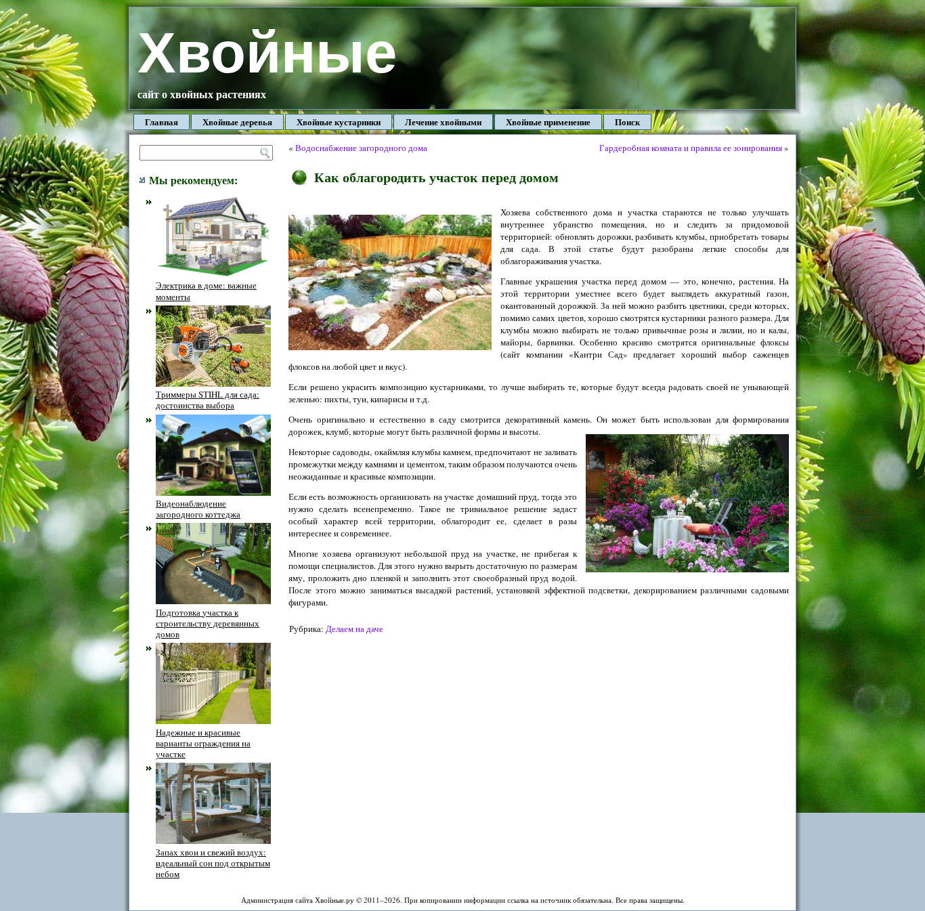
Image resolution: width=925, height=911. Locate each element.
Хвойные (267, 52)
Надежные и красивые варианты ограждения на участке (203, 743)
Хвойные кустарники (339, 121)
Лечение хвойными (443, 121)
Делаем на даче (354, 628)
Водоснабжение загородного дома (361, 148)
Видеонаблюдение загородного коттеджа (198, 508)
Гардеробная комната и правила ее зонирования (690, 148)
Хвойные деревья (237, 121)
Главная (161, 121)
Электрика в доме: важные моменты (206, 290)
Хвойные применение (548, 121)
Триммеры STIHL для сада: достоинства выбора (207, 399)
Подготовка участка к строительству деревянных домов (207, 623)
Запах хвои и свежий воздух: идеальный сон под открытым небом (213, 863)
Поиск (627, 121)
